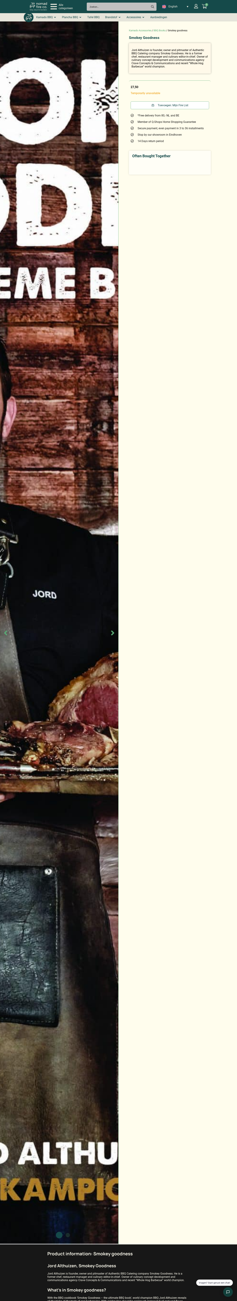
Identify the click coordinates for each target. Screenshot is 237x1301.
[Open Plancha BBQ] (80, 17)
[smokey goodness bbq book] (59, 632)
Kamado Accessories (140, 30)
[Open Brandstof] (119, 17)
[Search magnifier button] (152, 7)
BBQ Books (160, 30)
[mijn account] (196, 6)
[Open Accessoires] (143, 17)
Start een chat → (211, 1280)
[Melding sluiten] (229, 1270)
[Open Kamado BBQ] (55, 17)
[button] (61, 6)
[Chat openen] (228, 1292)
